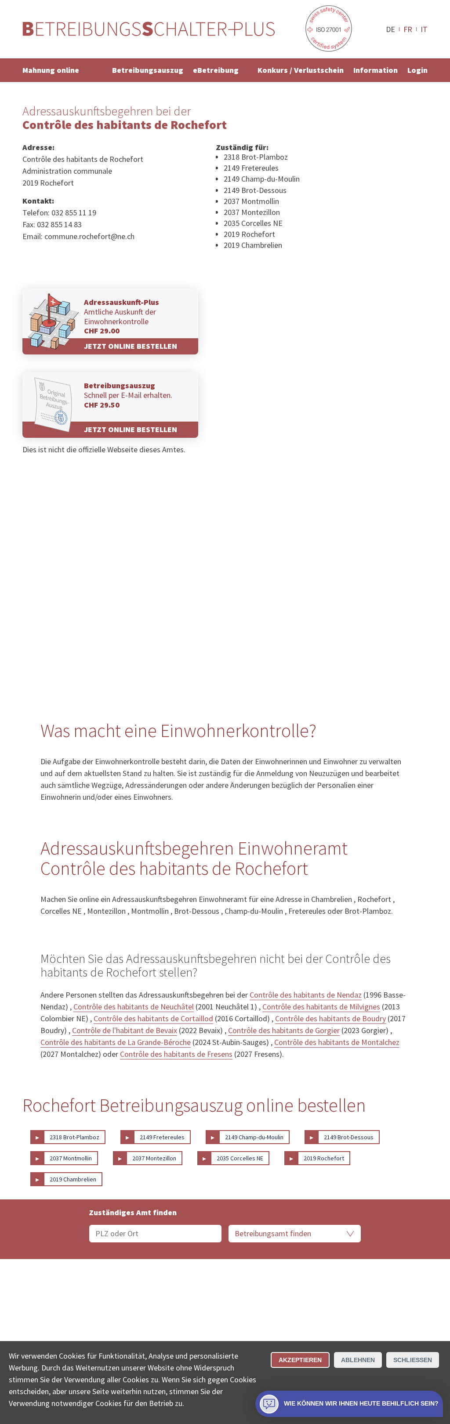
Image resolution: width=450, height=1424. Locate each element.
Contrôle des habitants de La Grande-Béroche (115, 1042)
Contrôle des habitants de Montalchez (336, 1042)
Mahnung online (50, 70)
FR (407, 28)
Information (375, 70)
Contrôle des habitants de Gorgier (284, 1030)
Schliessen (412, 1359)
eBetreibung (216, 70)
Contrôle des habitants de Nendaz (306, 995)
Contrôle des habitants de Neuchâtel (133, 1007)
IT (424, 28)
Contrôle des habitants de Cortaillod (153, 1018)
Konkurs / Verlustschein (301, 70)
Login (417, 70)
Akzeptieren (300, 1359)
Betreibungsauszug (147, 70)
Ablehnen (358, 1359)
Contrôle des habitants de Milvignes (321, 1007)
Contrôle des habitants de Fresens (176, 1054)
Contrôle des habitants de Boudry (330, 1018)
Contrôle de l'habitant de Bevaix (124, 1030)
